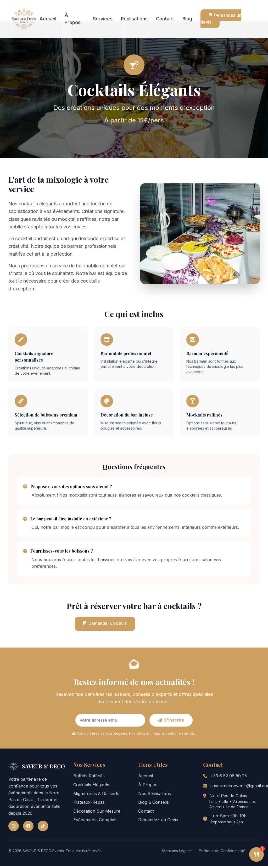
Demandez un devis (220, 19)
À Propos (147, 784)
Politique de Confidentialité (222, 850)
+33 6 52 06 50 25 (228, 775)
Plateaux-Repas (89, 802)
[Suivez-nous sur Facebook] (28, 826)
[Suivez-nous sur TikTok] (43, 826)
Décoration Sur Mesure (96, 811)
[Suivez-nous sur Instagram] (13, 826)
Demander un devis (107, 623)
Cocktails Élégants (91, 784)
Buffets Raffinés (89, 775)
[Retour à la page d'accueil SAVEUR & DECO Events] (24, 18)
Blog (187, 18)
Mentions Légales (177, 850)
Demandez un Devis (158, 819)
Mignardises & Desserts (96, 793)
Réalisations (134, 18)
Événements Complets (95, 819)
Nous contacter (169, 623)
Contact (165, 18)
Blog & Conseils (153, 802)
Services (103, 18)
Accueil (48, 18)
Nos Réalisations (154, 793)
